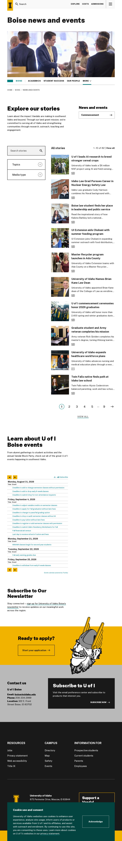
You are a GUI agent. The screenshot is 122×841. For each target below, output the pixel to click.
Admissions (97, 4)
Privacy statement (17, 755)
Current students (83, 755)
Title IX (11, 766)
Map (47, 755)
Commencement (90, 115)
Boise (19, 81)
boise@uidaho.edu (25, 694)
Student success (54, 81)
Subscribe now (98, 702)
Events (48, 766)
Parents (78, 760)
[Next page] (112, 406)
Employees (80, 766)
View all (110, 148)
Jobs (9, 750)
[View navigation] (110, 4)
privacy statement (49, 833)
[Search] (16, 4)
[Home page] (10, 5)
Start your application (34, 650)
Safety (48, 760)
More (87, 81)
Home (9, 90)
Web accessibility (17, 760)
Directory (50, 750)
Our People (73, 81)
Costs (85, 4)
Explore (75, 4)
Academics (34, 81)
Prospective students (86, 750)
